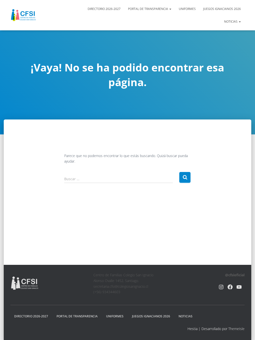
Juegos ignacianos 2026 (222, 9)
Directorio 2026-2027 (104, 9)
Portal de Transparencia (148, 9)
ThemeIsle (236, 328)
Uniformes (187, 9)
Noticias (231, 21)
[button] (170, 9)
